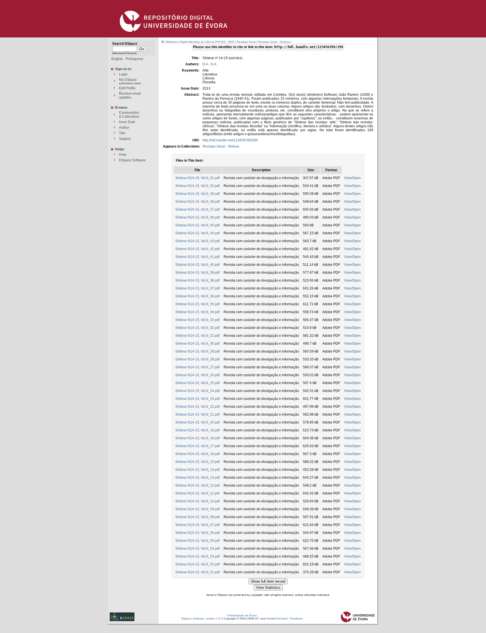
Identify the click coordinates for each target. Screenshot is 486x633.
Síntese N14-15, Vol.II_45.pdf (197, 225)
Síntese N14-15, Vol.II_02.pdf (197, 564)
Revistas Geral (246, 41)
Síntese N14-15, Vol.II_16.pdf (197, 454)
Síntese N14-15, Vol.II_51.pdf (197, 178)
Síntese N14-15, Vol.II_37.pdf (197, 288)
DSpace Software (132, 160)
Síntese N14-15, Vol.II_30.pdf (197, 344)
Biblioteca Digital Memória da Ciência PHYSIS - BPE (200, 41)
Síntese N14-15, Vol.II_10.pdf (197, 501)
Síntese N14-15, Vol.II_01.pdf (197, 572)
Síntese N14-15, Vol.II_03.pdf (197, 556)
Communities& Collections (129, 115)
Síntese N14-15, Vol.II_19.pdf (197, 430)
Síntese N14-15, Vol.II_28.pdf (197, 359)
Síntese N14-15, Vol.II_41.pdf (197, 257)
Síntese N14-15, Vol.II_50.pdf (197, 186)
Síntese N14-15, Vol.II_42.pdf (197, 249)
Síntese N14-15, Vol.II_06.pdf (197, 533)
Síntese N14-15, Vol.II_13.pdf (197, 478)
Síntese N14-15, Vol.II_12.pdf (197, 485)
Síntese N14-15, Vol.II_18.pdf (197, 438)
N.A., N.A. (209, 64)
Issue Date (127, 122)
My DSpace (128, 80)
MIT (257, 618)
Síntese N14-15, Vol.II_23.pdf (197, 399)
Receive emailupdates (130, 95)
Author (124, 128)
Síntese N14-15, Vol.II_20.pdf (197, 422)
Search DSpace (124, 44)
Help (122, 155)
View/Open (352, 178)
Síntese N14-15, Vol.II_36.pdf (197, 296)
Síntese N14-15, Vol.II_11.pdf (197, 493)
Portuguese (134, 59)
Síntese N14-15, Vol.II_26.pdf (197, 375)
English (117, 59)
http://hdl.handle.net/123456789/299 (230, 140)
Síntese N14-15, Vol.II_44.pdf (197, 233)
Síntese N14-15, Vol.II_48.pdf (197, 202)
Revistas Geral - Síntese (274, 41)
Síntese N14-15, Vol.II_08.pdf (197, 517)
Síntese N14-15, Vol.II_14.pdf (197, 470)
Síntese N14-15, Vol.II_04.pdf (197, 548)
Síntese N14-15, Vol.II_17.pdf (197, 446)
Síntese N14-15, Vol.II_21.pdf (197, 414)
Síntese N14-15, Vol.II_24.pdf (197, 391)
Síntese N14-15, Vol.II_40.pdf (197, 265)
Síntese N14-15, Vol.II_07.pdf (197, 525)
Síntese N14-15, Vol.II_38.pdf (197, 280)
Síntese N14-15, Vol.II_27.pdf (197, 367)
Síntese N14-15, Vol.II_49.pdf (197, 194)
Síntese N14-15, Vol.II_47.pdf (197, 209)
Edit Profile (127, 88)
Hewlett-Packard (276, 618)
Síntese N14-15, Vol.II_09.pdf (197, 509)
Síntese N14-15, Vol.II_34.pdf (197, 312)
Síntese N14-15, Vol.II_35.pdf (197, 304)
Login (123, 74)
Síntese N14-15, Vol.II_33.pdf (197, 320)
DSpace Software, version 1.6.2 (202, 618)
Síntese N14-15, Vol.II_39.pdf (197, 273)
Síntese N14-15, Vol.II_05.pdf (197, 541)
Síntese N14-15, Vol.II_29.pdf (197, 351)
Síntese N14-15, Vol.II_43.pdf (197, 241)
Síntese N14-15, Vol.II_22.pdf (197, 407)
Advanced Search (124, 53)
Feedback (296, 618)
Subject (124, 139)
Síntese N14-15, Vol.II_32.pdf (197, 328)
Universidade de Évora (242, 615)
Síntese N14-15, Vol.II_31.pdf (197, 336)
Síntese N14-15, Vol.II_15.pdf (197, 462)
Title (122, 133)
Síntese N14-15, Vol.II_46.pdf (197, 217)
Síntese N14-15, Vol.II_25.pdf (197, 383)
